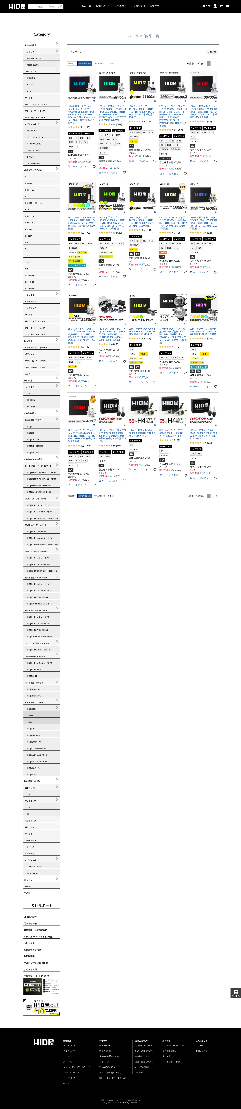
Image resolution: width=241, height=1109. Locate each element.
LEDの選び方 (30, 916)
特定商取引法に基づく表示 (174, 1045)
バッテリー (29, 879)
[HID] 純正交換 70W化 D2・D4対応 (39, 492)
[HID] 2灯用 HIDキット (35, 696)
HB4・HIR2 (30, 222)
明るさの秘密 (30, 923)
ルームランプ (30, 853)
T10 (26, 249)
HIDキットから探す (33, 459)
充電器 (27, 886)
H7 (26, 196)
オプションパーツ (32, 124)
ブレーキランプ (31, 840)
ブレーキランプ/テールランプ (76, 1067)
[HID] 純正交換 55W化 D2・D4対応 (39, 485)
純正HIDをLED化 (32, 65)
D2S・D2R (29, 281)
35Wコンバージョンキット (36, 498)
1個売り (31, 716)
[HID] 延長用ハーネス (34, 742)
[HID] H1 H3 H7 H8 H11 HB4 (37, 597)
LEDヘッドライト (32, 787)
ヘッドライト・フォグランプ (37, 347)
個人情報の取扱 (169, 1050)
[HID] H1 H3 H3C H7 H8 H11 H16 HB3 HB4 (42, 518)
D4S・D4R (29, 288)
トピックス (29, 943)
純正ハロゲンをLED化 (34, 58)
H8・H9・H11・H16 (33, 203)
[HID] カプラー (32, 775)
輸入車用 (28, 341)
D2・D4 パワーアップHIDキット (38, 465)
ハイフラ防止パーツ (33, 163)
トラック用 (29, 295)
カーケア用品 (69, 1077)
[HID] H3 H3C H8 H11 (35, 669)
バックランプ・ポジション (36, 104)
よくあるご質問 (142, 1067)
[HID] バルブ (31, 729)
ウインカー (29, 97)
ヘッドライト (30, 51)
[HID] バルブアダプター (35, 768)
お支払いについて (143, 1056)
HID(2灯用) (31, 406)
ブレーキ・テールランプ (35, 111)
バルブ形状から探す (33, 170)
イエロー (30, 84)
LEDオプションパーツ (34, 867)
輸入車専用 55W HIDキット (36, 610)
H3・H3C (29, 183)
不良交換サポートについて (37, 976)
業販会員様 (139, 5)
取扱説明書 (29, 956)
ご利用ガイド (122, 5)
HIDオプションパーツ (34, 702)
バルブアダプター (33, 150)
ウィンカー (68, 1056)
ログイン (207, 5)
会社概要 (200, 1045)
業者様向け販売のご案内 (35, 930)
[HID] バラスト (32, 709)
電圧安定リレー (32, 130)
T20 (26, 262)
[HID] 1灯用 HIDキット (35, 689)
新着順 (111, 63)
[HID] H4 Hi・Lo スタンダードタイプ (39, 512)
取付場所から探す (32, 781)
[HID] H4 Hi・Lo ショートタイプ (38, 505)
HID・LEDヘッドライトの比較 (38, 936)
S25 (26, 268)
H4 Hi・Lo (29, 189)
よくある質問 (30, 969)
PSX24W (28, 229)
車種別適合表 (103, 5)
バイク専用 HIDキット (34, 682)
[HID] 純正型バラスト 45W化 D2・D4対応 (41, 472)
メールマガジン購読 (171, 1061)
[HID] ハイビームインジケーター (38, 755)
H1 (26, 176)
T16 (26, 255)
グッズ (66, 1083)
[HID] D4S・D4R (33, 452)
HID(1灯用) (31, 400)
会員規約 (166, 1056)
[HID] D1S (30, 426)
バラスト (28, 373)
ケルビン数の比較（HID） (36, 962)
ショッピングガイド (144, 1045)
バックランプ (30, 820)
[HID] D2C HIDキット (34, 676)
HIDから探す (30, 413)
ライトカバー (31, 157)
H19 (27, 209)
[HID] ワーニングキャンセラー (37, 761)
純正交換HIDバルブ (33, 419)
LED (28, 393)
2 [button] (212, 63)
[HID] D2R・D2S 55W (35, 446)
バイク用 (28, 380)
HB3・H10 (29, 216)
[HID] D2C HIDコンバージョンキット (39, 604)
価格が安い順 (99, 63)
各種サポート (157, 5)
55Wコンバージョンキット (36, 525)
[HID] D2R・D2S (33, 439)
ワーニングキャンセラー (35, 144)
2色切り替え (31, 78)
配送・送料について (144, 1050)
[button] (216, 63)
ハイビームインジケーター (35, 137)
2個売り (31, 722)
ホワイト (30, 91)
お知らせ (139, 1072)
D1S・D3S (29, 275)
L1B (26, 242)
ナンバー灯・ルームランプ (36, 117)
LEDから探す (30, 45)
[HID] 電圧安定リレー (34, 735)
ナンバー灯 (29, 847)
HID (28, 814)
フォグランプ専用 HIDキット (37, 643)
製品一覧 (86, 5)
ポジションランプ (71, 1072)
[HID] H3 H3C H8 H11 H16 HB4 (38, 650)
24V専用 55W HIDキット (35, 656)
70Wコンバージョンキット (36, 551)
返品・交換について (144, 1061)
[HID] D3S (30, 433)
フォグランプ (30, 71)
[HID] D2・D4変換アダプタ (36, 748)
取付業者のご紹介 (32, 949)
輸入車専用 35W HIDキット (36, 577)
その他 (27, 893)
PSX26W (28, 235)
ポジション (29, 354)
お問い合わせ (202, 1050)
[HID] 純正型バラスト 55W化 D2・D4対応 (41, 479)
